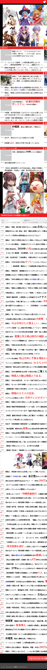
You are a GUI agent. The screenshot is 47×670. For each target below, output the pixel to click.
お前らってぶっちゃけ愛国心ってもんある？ (20, 489)
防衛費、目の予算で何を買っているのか (22, 143)
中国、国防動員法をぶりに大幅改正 (27, 152)
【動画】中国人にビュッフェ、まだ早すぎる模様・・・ (24, 446)
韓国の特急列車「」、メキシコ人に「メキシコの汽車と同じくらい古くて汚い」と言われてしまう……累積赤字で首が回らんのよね (24, 70)
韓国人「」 (24, 375)
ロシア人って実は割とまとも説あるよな (19, 419)
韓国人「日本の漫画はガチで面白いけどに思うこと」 (25, 279)
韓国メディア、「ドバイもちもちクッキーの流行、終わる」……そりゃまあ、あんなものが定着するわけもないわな (26, 53)
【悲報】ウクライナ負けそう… (16, 310)
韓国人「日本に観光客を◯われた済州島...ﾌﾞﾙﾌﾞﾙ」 (22, 354)
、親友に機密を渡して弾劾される (20, 638)
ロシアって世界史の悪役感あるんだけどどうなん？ (23, 235)
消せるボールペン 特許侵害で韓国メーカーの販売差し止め (25, 502)
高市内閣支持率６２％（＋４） (15, 163)
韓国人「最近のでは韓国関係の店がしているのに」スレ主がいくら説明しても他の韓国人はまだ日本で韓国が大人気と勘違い (24, 89)
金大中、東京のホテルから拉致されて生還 (19, 138)
